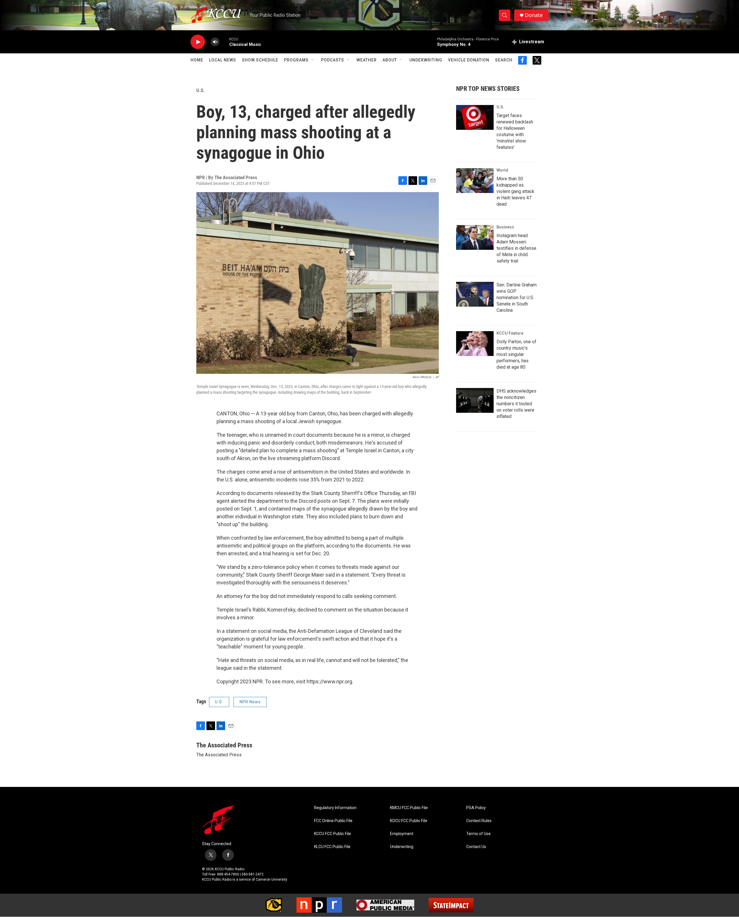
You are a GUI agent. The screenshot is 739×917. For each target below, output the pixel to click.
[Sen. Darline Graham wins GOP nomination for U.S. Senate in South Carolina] (475, 294)
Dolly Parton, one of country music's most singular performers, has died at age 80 (516, 354)
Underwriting (425, 60)
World (502, 170)
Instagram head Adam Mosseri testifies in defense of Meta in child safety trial (516, 248)
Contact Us (476, 847)
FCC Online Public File (333, 821)
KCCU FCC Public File (332, 834)
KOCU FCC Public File (408, 821)
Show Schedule (260, 60)
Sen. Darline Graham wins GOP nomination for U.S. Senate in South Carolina (517, 297)
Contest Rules (479, 821)
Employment (401, 834)
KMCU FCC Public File (409, 808)
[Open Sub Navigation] (313, 60)
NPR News (250, 702)
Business (505, 227)
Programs (296, 60)
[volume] (215, 41)
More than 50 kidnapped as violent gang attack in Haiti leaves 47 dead (515, 191)
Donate (534, 15)
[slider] (224, 42)
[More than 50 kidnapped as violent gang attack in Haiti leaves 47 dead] (475, 180)
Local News (222, 60)
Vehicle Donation (468, 60)
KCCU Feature (510, 333)
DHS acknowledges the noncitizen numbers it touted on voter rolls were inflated (516, 403)
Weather (367, 60)
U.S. (200, 90)
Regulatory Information (335, 808)
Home (197, 60)
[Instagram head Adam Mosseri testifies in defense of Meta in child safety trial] (475, 237)
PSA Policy (476, 808)
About (389, 60)
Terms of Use (478, 834)
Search (503, 60)
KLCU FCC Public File (332, 847)
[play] (197, 42)
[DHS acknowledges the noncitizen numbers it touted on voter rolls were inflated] (475, 400)
